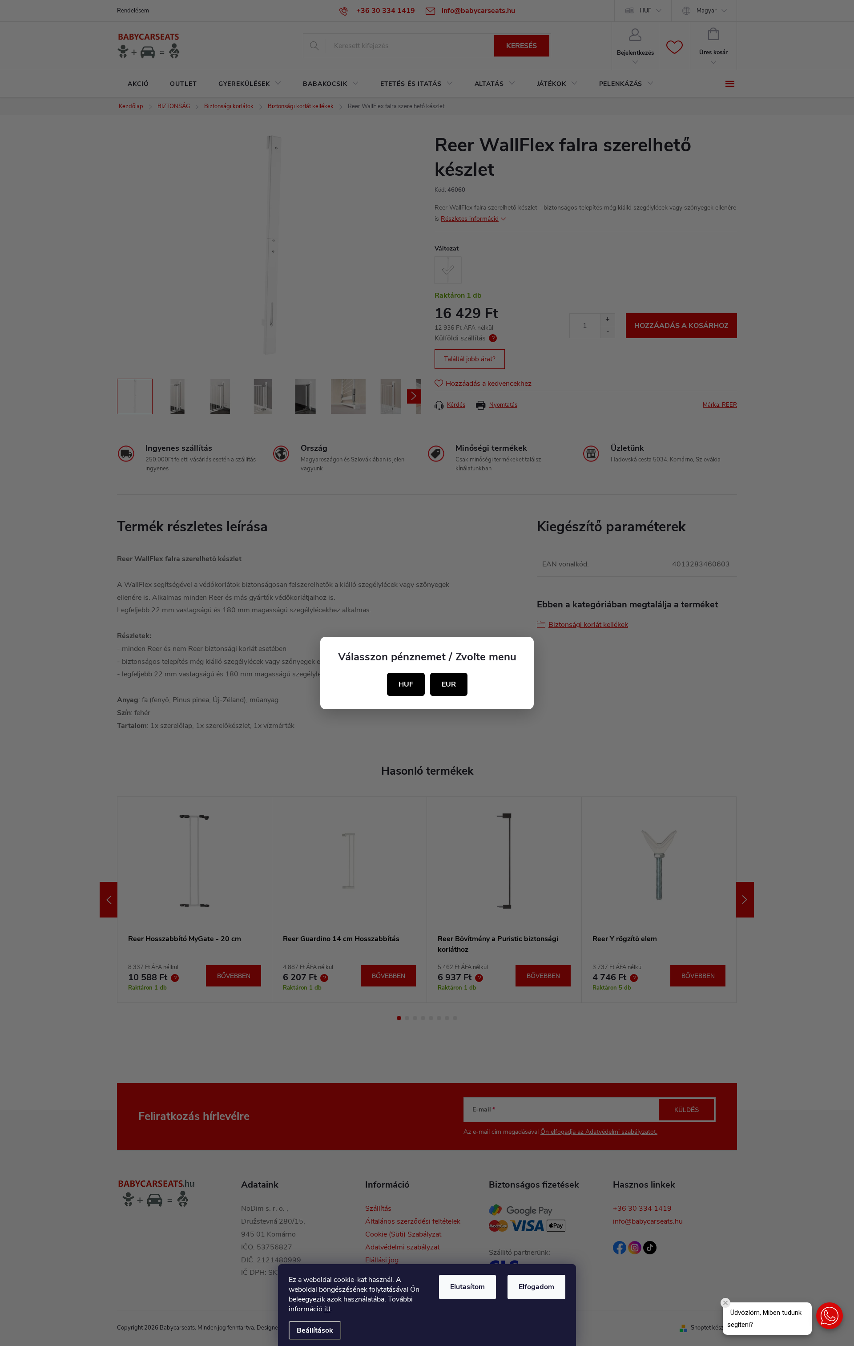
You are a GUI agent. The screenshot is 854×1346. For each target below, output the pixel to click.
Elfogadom (536, 1287)
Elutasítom (467, 1287)
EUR (449, 684)
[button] (829, 1315)
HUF (406, 684)
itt (327, 1309)
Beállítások (315, 1330)
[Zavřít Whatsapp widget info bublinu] (725, 1303)
